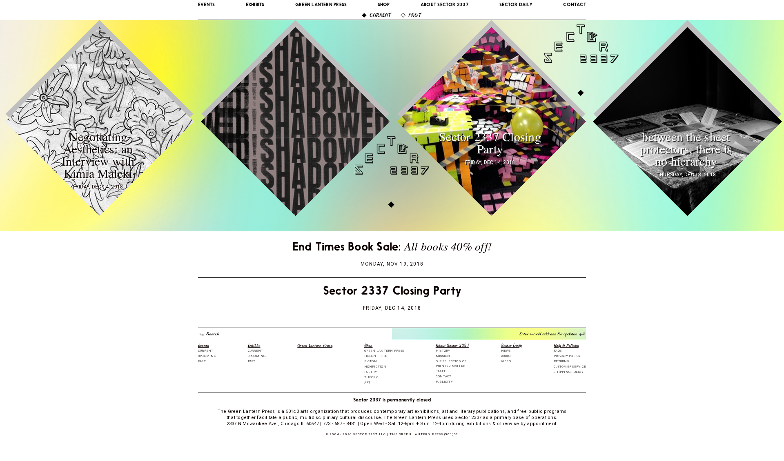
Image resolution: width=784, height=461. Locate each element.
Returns (561, 361)
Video (506, 361)
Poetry (370, 372)
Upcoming (207, 356)
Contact (574, 5)
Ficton (370, 361)
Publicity (444, 381)
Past (414, 16)
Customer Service (570, 366)
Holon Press (376, 356)
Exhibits (255, 5)
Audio (505, 356)
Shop (384, 5)
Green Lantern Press (321, 5)
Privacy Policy (567, 356)
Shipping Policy (569, 372)
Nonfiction (375, 366)
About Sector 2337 (445, 5)
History (443, 350)
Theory (371, 377)
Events (206, 5)
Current (380, 16)
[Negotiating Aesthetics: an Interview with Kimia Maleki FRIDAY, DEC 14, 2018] (100, 212)
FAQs (557, 350)
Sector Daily (515, 5)
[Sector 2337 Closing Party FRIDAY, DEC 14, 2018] (492, 212)
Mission (443, 356)
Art (367, 382)
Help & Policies (566, 346)
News (506, 350)
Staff (441, 371)
